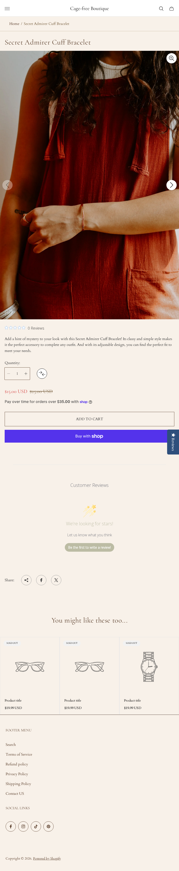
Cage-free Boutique (89, 8)
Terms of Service (19, 754)
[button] (84, 323)
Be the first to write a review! (89, 547)
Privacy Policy (17, 774)
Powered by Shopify (47, 858)
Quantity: (12, 363)
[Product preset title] (29, 666)
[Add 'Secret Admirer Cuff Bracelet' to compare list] (42, 373)
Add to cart (89, 419)
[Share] (26, 580)
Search (11, 744)
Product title (13, 700)
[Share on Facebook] (41, 580)
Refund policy (17, 764)
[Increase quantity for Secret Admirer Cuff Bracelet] (26, 374)
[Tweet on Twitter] (56, 580)
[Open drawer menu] (7, 8)
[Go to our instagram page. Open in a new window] (23, 826)
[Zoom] (171, 58)
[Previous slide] (7, 185)
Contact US (15, 793)
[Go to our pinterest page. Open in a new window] (48, 826)
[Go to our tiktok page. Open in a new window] (36, 826)
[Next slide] (171, 185)
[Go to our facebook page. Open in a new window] (11, 826)
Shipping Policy (18, 783)
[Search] (161, 8)
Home (14, 23)
